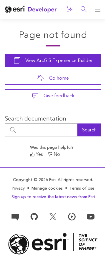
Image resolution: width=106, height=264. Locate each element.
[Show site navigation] (98, 9)
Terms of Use (82, 188)
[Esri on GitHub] (34, 216)
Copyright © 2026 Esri (34, 179)
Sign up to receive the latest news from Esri (53, 196)
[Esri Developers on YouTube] (91, 216)
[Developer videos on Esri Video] (72, 216)
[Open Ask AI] (69, 9)
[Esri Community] (15, 216)
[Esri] (53, 244)
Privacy (18, 188)
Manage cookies (47, 189)
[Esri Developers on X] (53, 216)
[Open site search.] (84, 9)
